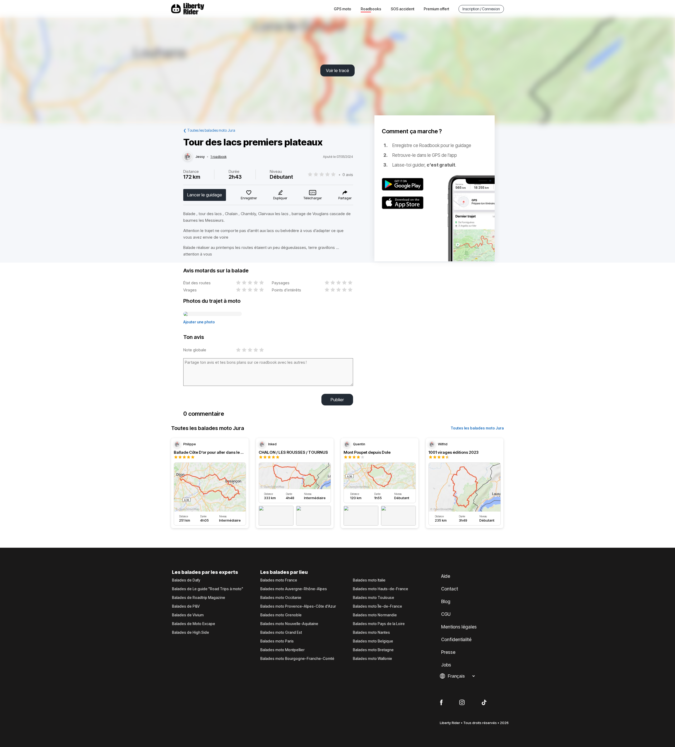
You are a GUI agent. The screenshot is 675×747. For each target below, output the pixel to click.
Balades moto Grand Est (281, 632)
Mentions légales (459, 627)
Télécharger (312, 198)
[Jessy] (187, 157)
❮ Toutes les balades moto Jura (209, 130)
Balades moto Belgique (373, 641)
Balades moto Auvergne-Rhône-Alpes (293, 589)
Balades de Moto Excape (193, 624)
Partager (344, 198)
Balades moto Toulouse (373, 597)
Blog (445, 601)
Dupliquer (280, 198)
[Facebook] (441, 702)
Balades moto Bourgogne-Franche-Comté (297, 658)
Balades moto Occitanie (280, 597)
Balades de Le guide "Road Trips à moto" (207, 589)
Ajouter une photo (199, 322)
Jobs (446, 665)
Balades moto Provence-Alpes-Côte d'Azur (298, 606)
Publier (337, 399)
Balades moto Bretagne (373, 650)
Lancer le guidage (204, 194)
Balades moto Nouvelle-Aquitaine (289, 624)
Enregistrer (249, 198)
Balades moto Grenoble (281, 615)
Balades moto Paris (277, 641)
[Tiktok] (484, 702)
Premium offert (436, 9)
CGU (446, 614)
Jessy (200, 156)
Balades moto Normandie (375, 615)
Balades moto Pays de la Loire (379, 624)
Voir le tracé (337, 70)
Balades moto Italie (369, 580)
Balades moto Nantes (371, 632)
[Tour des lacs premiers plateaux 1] (212, 314)
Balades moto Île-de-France (377, 606)
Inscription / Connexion (481, 9)
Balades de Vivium (188, 615)
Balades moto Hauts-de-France (380, 589)
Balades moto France (278, 580)
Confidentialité (456, 639)
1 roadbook (218, 156)
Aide (445, 576)
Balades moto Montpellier (282, 650)
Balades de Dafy (186, 580)
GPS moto (342, 9)
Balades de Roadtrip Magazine (198, 597)
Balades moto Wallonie (372, 658)
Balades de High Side (190, 632)
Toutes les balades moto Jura (477, 428)
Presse (448, 652)
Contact (449, 589)
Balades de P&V (186, 606)
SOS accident (402, 9)
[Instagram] (462, 702)
